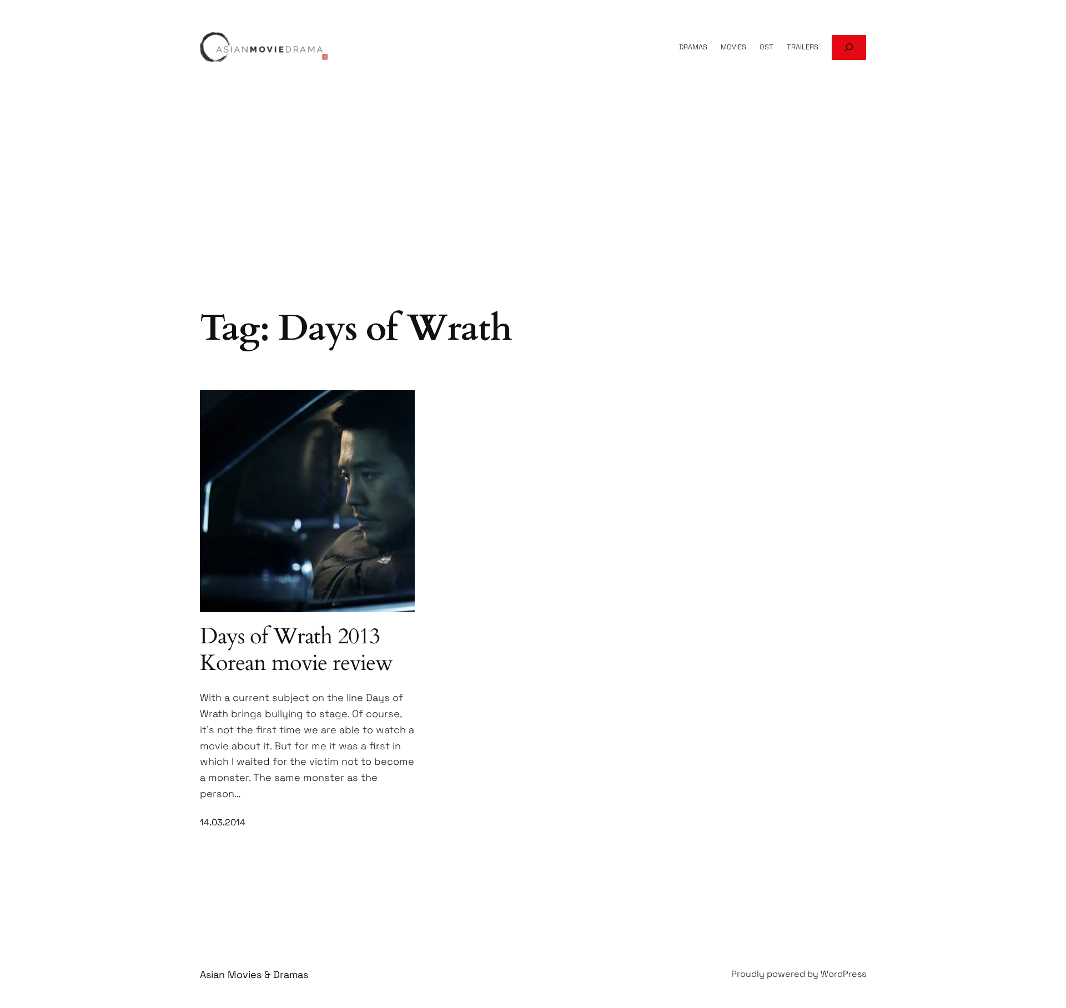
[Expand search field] (849, 47)
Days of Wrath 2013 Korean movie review (296, 650)
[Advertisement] (533, 216)
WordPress (843, 974)
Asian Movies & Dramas (254, 974)
